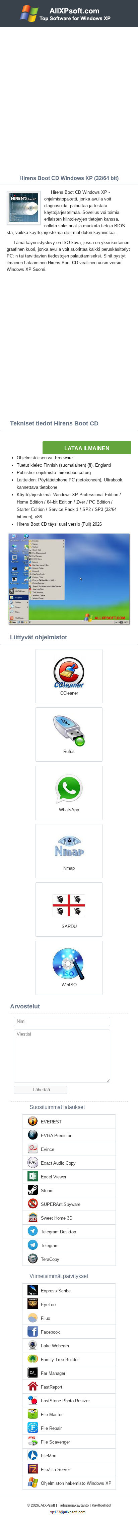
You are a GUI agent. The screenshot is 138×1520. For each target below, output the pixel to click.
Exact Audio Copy (58, 1163)
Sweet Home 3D (56, 1218)
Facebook (50, 1332)
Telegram (50, 1245)
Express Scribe (56, 1290)
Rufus (69, 751)
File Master (52, 1414)
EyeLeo (48, 1304)
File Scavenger (55, 1442)
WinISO (69, 984)
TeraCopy (50, 1259)
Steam (47, 1190)
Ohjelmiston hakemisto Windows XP (76, 1483)
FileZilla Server (55, 1469)
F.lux (45, 1318)
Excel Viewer (53, 1176)
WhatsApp (69, 809)
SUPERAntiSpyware (60, 1204)
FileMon (48, 1455)
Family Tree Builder (60, 1359)
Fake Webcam (55, 1345)
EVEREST (51, 1121)
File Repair (51, 1428)
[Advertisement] (69, 99)
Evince (47, 1149)
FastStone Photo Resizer (65, 1400)
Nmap (69, 868)
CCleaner (69, 693)
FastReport (51, 1387)
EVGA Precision (56, 1135)
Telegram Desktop (58, 1231)
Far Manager (53, 1373)
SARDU (69, 926)
